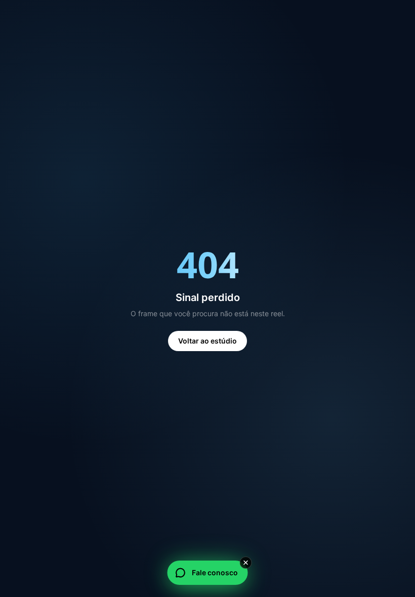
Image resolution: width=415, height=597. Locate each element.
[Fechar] (246, 563)
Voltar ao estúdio (207, 340)
